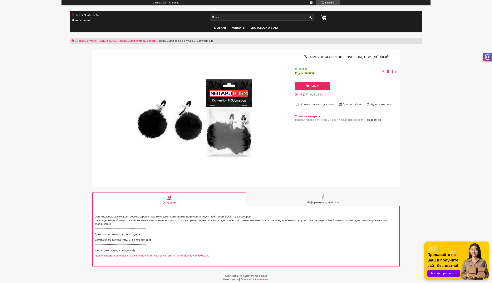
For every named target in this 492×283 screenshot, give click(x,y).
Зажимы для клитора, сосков (137, 40)
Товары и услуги (87, 40)
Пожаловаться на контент (254, 279)
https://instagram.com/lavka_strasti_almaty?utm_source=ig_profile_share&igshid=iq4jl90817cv (152, 255)
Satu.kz (263, 276)
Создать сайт (160, 2)
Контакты (238, 27)
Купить (314, 86)
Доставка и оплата (264, 27)
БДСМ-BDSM (108, 40)
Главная (220, 27)
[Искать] (310, 17)
